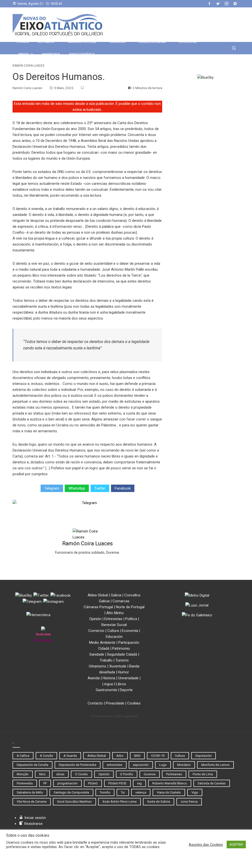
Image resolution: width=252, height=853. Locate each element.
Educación (114, 636)
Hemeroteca (51, 54)
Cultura (113, 630)
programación (67, 783)
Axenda (94, 678)
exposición (141, 765)
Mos (42, 774)
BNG (137, 756)
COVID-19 (157, 756)
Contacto (95, 703)
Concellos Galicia (152, 42)
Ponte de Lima (203, 774)
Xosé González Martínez (74, 801)
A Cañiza (23, 756)
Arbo (120, 756)
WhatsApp (76, 488)
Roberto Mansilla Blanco (169, 783)
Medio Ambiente (102, 642)
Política (131, 619)
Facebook (123, 488)
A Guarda (70, 756)
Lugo (163, 765)
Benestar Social (114, 625)
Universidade (128, 678)
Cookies (134, 703)
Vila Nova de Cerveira (32, 801)
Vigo (194, 792)
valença (140, 792)
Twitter (100, 488)
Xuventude (117, 666)
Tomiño (105, 792)
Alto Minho (46, 42)
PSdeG (93, 783)
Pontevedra (25, 783)
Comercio (96, 630)
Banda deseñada (82, 54)
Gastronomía (106, 690)
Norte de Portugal (130, 607)
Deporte (126, 690)
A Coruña (46, 756)
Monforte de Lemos (215, 765)
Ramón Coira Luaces (28, 65)
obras (60, 774)
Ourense (150, 774)
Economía (130, 630)
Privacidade (115, 703)
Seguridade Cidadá (122, 654)
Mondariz (184, 765)
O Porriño (126, 774)
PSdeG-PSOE (117, 783)
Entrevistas (188, 42)
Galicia (116, 595)
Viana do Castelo (169, 792)
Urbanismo (97, 666)
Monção (23, 774)
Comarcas (117, 42)
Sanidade (96, 654)
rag (139, 783)
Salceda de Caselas (212, 783)
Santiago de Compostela (71, 792)
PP (45, 783)
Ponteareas (174, 774)
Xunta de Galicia (158, 801)
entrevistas (114, 765)
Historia (109, 678)
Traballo (106, 660)
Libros (121, 684)
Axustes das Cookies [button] (206, 844)
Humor (123, 672)
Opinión (23, 54)
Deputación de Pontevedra (77, 765)
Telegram (51, 488)
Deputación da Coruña (32, 765)
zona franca (189, 801)
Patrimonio (121, 648)
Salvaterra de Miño (30, 792)
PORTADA (22, 42)
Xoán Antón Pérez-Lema (119, 801)
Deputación (203, 756)
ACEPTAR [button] (236, 844)
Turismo (122, 660)
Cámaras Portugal (81, 42)
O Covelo (81, 774)
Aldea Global (98, 595)
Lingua (107, 684)
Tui (123, 792)
